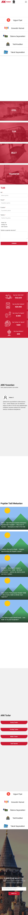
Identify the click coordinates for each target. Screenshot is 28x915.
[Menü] (26, 2)
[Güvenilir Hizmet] (7, 28)
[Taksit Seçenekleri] (7, 52)
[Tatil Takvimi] (14, 741)
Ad (2, 192)
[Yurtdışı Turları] (14, 727)
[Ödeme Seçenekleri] (6, 36)
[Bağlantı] (6, 2)
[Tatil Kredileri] (9, 44)
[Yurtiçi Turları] (14, 720)
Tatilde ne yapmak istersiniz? (8, 230)
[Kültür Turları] (14, 734)
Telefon (3, 215)
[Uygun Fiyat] (9, 20)
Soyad (3, 200)
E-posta (3, 207)
